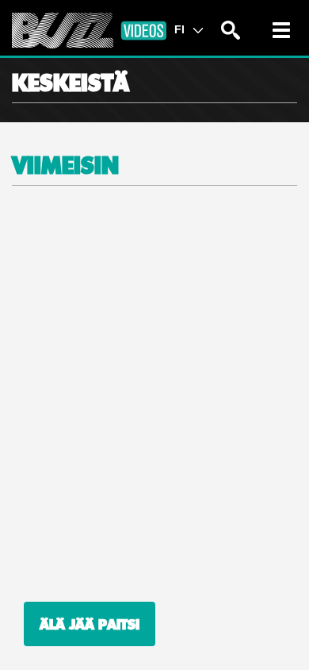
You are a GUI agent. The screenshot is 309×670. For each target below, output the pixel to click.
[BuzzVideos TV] (89, 30)
